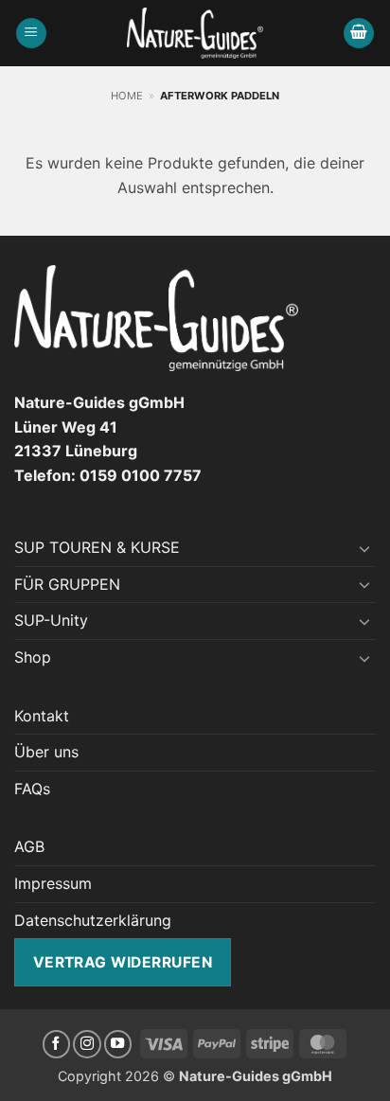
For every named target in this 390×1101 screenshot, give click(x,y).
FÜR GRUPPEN (67, 584)
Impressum (53, 883)
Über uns (46, 751)
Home (127, 95)
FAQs (32, 788)
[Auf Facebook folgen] (57, 1044)
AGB (29, 846)
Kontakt (41, 715)
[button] (31, 33)
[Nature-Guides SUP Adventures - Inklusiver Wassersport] (195, 33)
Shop (32, 657)
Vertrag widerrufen (122, 962)
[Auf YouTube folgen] (118, 1044)
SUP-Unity (51, 620)
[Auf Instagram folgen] (87, 1044)
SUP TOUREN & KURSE (97, 547)
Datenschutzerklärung (92, 920)
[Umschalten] (364, 548)
